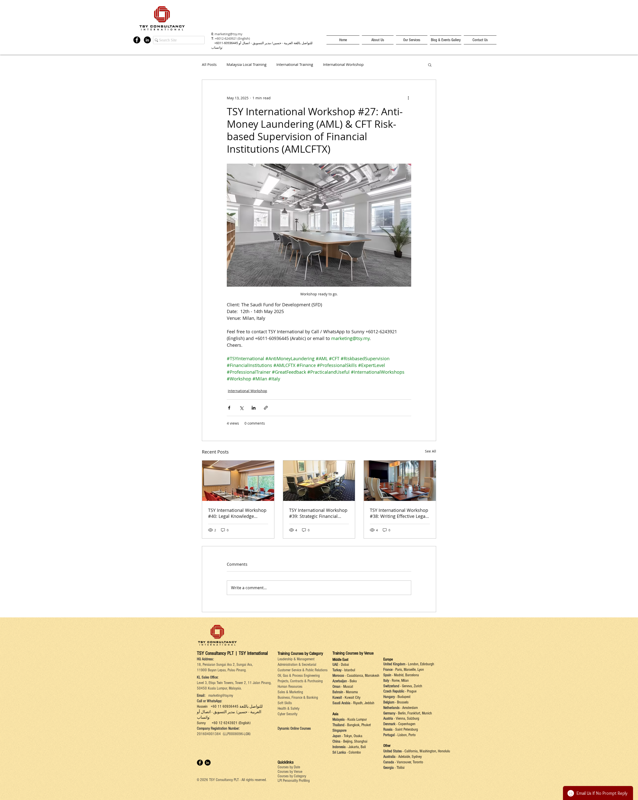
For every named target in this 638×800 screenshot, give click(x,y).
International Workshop (343, 64)
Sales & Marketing (290, 692)
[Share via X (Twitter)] (241, 407)
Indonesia (339, 747)
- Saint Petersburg (406, 729)
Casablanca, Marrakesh (363, 675)
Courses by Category (292, 776)
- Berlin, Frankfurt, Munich (413, 713)
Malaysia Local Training (246, 64)
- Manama (350, 692)
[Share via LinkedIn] (253, 407)
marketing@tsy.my (228, 34)
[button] (429, 65)
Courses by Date (289, 767)
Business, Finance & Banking (298, 697)
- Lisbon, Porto (405, 735)
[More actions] (408, 98)
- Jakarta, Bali (356, 747)
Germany (389, 713)
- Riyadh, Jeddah (362, 703)
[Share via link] (265, 407)
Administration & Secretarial (297, 664)
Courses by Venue (290, 771)
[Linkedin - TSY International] (147, 39)
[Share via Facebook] (229, 407)
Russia (388, 729)
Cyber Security (287, 714)
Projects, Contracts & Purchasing (300, 681)
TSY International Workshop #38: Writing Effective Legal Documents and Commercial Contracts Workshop (399, 513)
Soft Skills (285, 703)
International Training (294, 64)
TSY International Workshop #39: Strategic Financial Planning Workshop (318, 513)
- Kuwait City (351, 697)
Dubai (345, 664)
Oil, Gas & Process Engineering (299, 675)
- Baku (352, 681)
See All (430, 451)
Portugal (389, 735)
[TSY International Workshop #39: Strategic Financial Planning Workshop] (319, 480)
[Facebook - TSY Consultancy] (136, 39)
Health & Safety (288, 708)
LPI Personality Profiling (294, 780)
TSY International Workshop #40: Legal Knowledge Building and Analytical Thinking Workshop (237, 513)
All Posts (209, 64)
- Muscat (346, 686)
